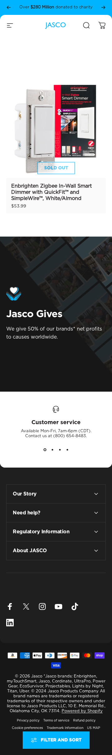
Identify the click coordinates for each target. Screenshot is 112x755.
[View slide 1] (45, 450)
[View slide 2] (52, 450)
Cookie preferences (27, 728)
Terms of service (56, 720)
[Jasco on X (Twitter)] (26, 606)
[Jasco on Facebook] (10, 606)
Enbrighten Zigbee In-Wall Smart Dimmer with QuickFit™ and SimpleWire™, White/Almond (51, 192)
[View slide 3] (59, 450)
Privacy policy (28, 720)
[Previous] (9, 7)
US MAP (93, 728)
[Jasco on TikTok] (74, 606)
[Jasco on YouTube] (58, 606)
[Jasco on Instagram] (42, 606)
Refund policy (84, 720)
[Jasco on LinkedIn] (10, 622)
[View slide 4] (67, 450)
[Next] (103, 7)
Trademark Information (65, 728)
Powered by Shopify (82, 711)
